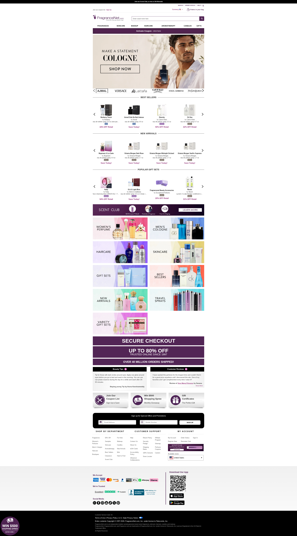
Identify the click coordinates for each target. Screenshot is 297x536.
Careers (157, 453)
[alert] (178, 9)
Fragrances (103, 26)
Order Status (190, 5)
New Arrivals (121, 449)
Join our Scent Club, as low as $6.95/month (148, 1)
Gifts (199, 26)
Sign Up (190, 422)
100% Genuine (148, 453)
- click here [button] (148, 31)
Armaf (135, 119)
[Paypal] (122, 480)
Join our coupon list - (102, 10)
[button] (203, 90)
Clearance (108, 456)
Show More (199, 385)
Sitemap (158, 443)
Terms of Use (100, 518)
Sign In (180, 5)
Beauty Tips (118, 369)
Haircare (148, 26)
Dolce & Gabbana (135, 192)
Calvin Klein (163, 119)
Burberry (107, 119)
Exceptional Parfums (163, 193)
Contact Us (134, 441)
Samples (108, 441)
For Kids (120, 438)
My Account (172, 438)
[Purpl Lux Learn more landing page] (186, 448)
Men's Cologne (97, 447)
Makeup (134, 26)
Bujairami (107, 156)
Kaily (107, 192)
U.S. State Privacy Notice (128, 518)
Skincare (121, 26)
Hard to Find (121, 456)
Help (199, 5)
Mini (118, 452)
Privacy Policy (112, 518)
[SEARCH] (201, 18)
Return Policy (147, 438)
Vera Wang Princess (185, 383)
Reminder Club (186, 441)
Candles (120, 445)
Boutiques (95, 454)
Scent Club (108, 459)
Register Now (172, 441)
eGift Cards (134, 449)
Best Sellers (109, 452)
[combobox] (168, 18)
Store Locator (147, 456)
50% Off (108, 438)
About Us (133, 445)
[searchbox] (165, 18)
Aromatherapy (109, 449)
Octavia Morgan (135, 156)
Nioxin (191, 192)
